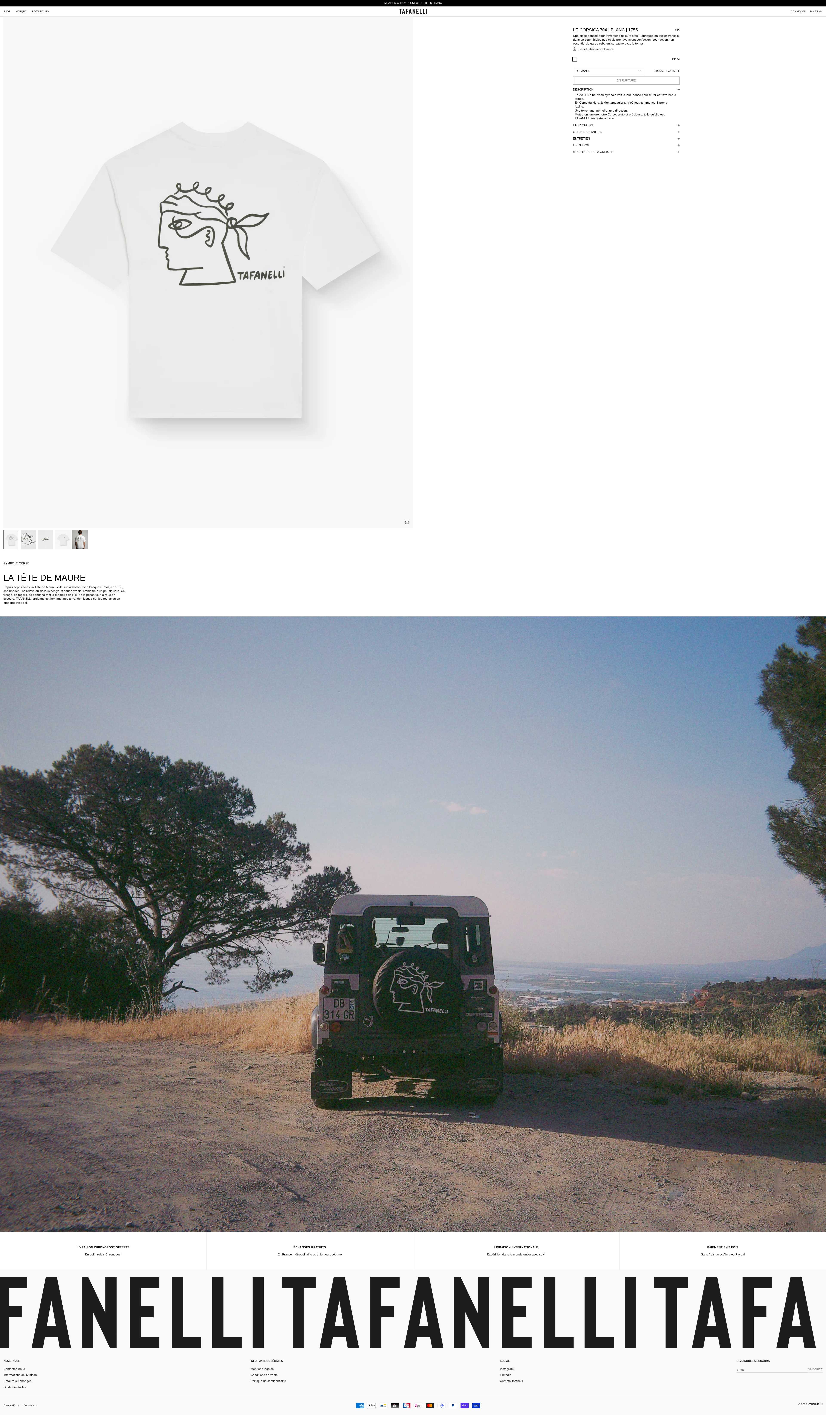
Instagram (507, 1368)
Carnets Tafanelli (511, 1381)
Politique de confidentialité (268, 1381)
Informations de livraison (20, 1375)
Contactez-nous (14, 1368)
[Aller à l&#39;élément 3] (45, 539)
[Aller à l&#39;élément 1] (11, 539)
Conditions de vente (264, 1375)
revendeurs (40, 11)
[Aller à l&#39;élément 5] (80, 539)
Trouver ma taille (667, 71)
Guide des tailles (14, 1387)
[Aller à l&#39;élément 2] (28, 539)
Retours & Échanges (17, 1381)
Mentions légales (262, 1368)
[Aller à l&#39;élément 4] (63, 539)
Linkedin (505, 1375)
